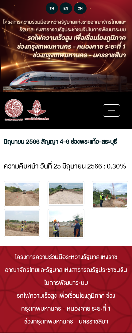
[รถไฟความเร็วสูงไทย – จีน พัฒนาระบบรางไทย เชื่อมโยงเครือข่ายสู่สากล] (27, 110)
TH (52, 8)
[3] (22, 223)
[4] (66, 223)
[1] (66, 193)
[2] (110, 195)
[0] (22, 194)
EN (66, 8)
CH (80, 8)
